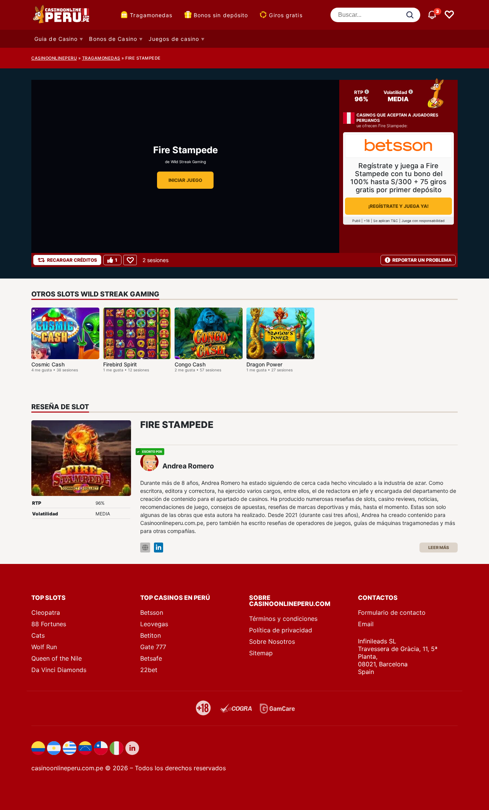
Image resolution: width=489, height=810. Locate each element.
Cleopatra (45, 612)
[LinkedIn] (158, 548)
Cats (38, 635)
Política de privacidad (280, 630)
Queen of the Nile (56, 658)
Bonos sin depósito (221, 15)
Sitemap (261, 653)
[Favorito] (130, 260)
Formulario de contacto (392, 612)
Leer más (438, 547)
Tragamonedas (151, 15)
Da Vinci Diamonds (58, 670)
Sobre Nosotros (272, 641)
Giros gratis (285, 15)
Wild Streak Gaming (188, 161)
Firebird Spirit (120, 364)
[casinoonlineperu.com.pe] (61, 15)
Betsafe (151, 658)
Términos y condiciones (283, 618)
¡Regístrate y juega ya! (398, 206)
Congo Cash (190, 364)
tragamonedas (101, 58)
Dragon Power (264, 364)
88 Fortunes (48, 624)
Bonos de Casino (113, 39)
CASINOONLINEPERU (54, 58)
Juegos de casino (174, 39)
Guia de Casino (56, 39)
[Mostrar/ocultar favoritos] (449, 15)
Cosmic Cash (48, 364)
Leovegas (154, 624)
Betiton (150, 635)
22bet (148, 670)
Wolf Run (44, 647)
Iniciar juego (185, 180)
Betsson (151, 612)
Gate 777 (153, 647)
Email (366, 624)
